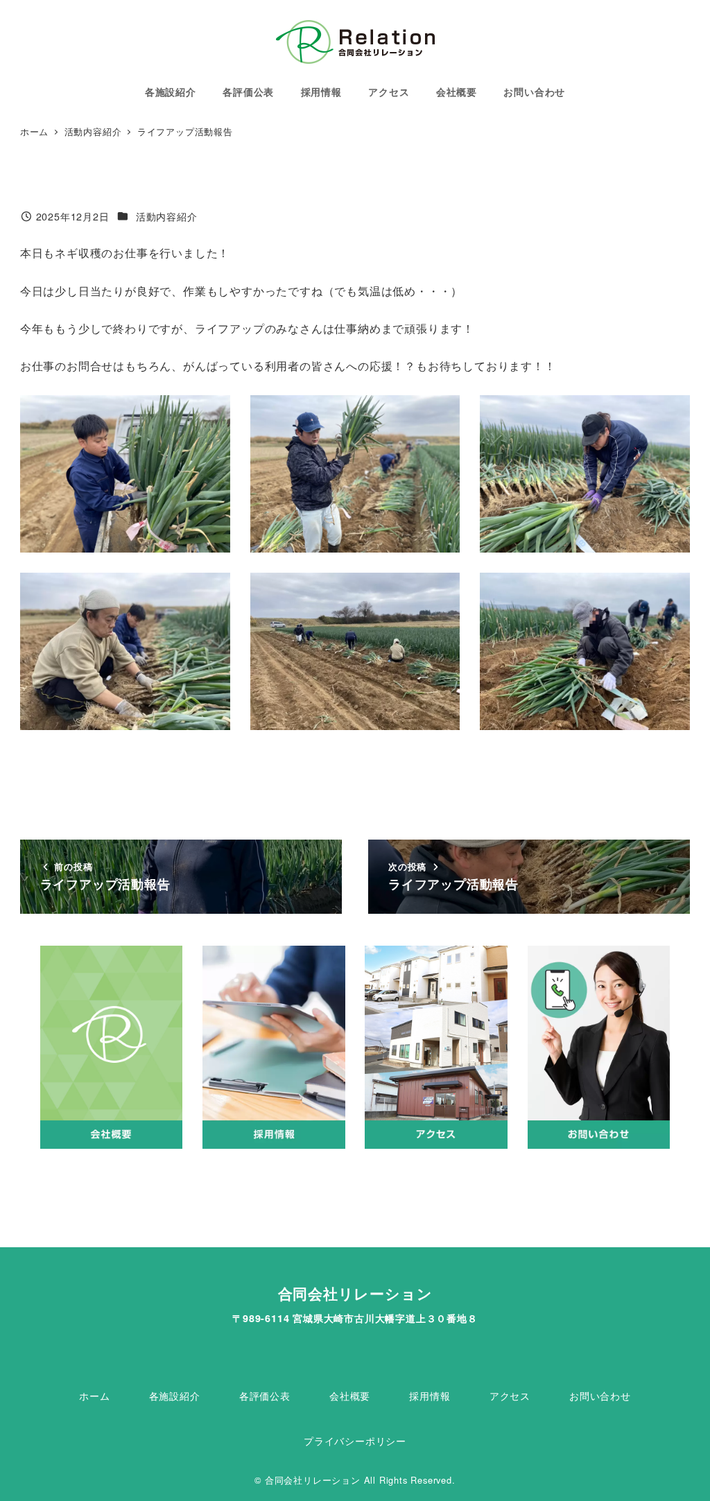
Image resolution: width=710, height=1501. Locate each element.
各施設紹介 (174, 1396)
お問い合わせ (600, 1396)
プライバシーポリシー (355, 1441)
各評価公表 (265, 1396)
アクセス (510, 1396)
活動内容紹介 (167, 216)
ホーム (94, 1396)
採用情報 (429, 1396)
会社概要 (349, 1396)
